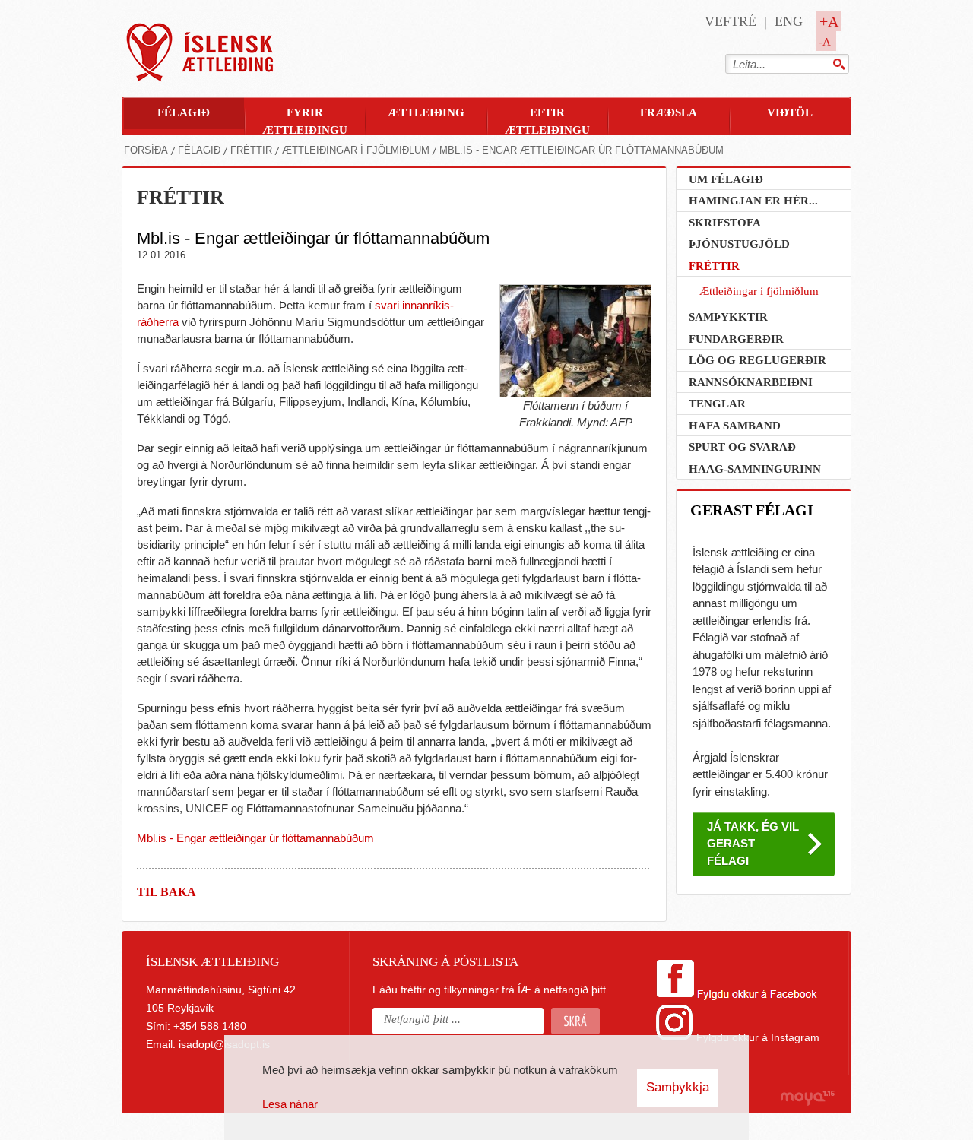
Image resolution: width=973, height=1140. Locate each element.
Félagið (199, 150)
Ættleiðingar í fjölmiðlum (355, 150)
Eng (789, 21)
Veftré (730, 21)
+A (828, 21)
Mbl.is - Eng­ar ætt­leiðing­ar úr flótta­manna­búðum (581, 150)
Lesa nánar (290, 1103)
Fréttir (251, 150)
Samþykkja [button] (677, 1087)
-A (825, 42)
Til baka (166, 891)
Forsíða (146, 150)
